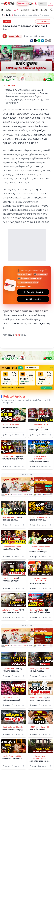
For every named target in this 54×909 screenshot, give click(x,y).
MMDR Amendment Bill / (40, 727)
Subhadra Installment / (12, 547)
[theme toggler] (36, 4)
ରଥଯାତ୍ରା (25, 9)
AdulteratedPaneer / (11, 610)
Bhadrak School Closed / (13, 727)
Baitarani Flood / (36, 697)
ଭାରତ (8, 9)
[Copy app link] (49, 40)
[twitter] (35, 40)
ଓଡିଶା (17, 334)
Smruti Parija (14, 36)
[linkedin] (42, 40)
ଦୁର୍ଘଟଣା (35, 9)
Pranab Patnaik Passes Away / (40, 548)
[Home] (2, 15)
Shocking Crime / (10, 578)
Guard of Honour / (10, 517)
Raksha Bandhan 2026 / (12, 756)
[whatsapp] (38, 40)
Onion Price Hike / (10, 697)
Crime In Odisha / (37, 610)
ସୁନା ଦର (43, 9)
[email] (46, 40)
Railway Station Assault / (40, 668)
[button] (9, 378)
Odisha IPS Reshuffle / (39, 517)
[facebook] (31, 40)
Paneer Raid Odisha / (11, 425)
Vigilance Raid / (9, 668)
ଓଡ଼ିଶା (16, 9)
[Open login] (50, 4)
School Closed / (9, 456)
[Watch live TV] (31, 3)
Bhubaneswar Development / (40, 457)
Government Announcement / (40, 757)
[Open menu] (2, 3)
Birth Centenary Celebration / (40, 579)
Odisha (8, 15)
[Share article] (23, 434)
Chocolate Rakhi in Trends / (40, 426)
